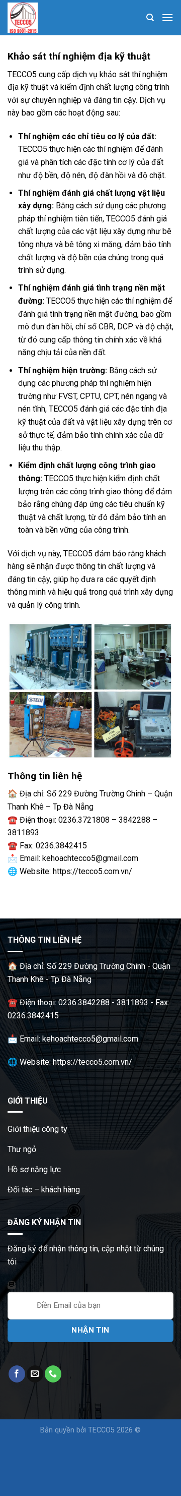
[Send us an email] (35, 1374)
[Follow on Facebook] (17, 1374)
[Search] (150, 17)
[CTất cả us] (53, 1374)
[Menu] (167, 17)
